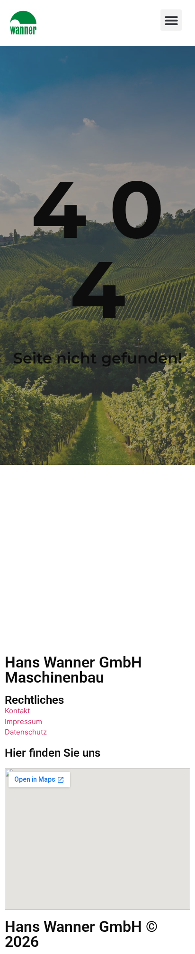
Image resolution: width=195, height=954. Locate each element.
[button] (171, 20)
